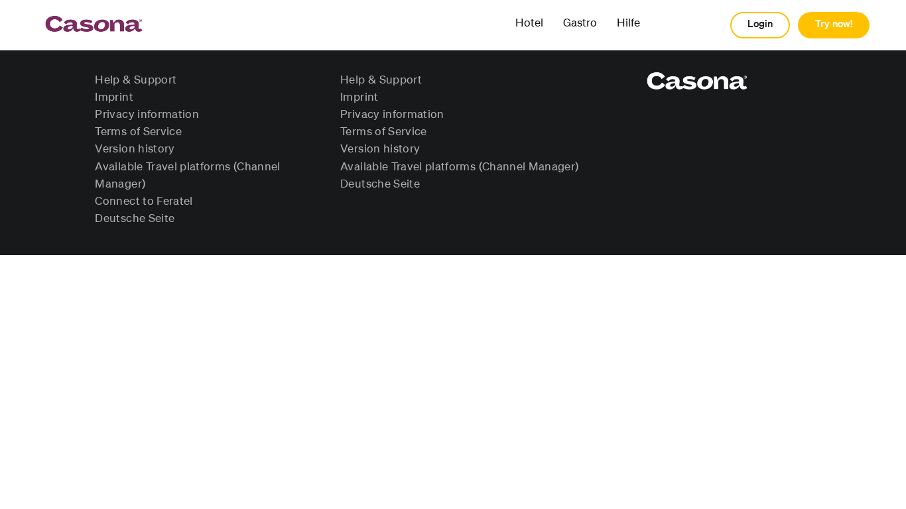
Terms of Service (138, 132)
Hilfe (628, 23)
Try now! (833, 24)
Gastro (580, 23)
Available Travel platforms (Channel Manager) (459, 167)
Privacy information (147, 115)
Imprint (114, 97)
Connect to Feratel (143, 201)
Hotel (529, 23)
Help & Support (135, 80)
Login (760, 24)
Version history (134, 149)
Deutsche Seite (134, 219)
